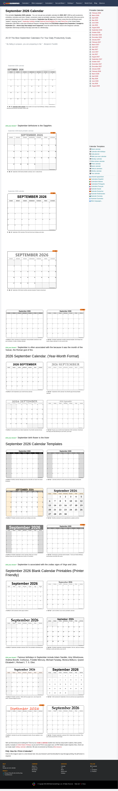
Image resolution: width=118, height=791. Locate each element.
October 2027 (95, 61)
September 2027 (96, 59)
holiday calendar (20, 747)
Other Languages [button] (37, 3)
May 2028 (94, 78)
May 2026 (94, 20)
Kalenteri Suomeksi (97, 198)
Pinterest (94, 771)
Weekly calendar (96, 171)
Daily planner (95, 154)
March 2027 (95, 44)
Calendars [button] (25, 3)
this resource (58, 747)
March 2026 (95, 15)
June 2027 (94, 52)
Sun (62, 768)
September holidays (29, 21)
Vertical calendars (96, 168)
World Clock (88, 3)
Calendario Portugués (98, 184)
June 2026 (94, 22)
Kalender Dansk (96, 189)
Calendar (63, 766)
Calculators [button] (48, 3)
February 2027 (96, 42)
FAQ (4, 766)
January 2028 (95, 69)
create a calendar (42, 743)
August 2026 (95, 27)
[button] (9, 106)
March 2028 (95, 74)
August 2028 (95, 86)
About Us (34, 766)
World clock (64, 771)
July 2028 (94, 83)
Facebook (94, 766)
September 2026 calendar (16, 65)
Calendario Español (97, 179)
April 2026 (94, 18)
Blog (95, 3)
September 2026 (96, 30)
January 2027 (95, 39)
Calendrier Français (97, 186)
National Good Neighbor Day (49, 21)
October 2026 (95, 32)
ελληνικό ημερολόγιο (97, 176)
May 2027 (94, 49)
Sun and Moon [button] (59, 3)
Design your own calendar (9, 768)
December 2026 (96, 37)
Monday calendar (96, 159)
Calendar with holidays (98, 151)
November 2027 (96, 64)
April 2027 (94, 47)
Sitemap (34, 771)
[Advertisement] (37, 55)
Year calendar (95, 173)
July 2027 (94, 54)
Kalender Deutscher (97, 191)
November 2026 (96, 35)
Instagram (94, 769)
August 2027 (95, 56)
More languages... (96, 201)
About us (102, 3)
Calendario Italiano (97, 181)
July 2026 (94, 25)
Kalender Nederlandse (98, 193)
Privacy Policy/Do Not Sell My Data (13, 773)
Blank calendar (95, 149)
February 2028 (96, 71)
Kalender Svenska (96, 196)
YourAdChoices (8, 774)
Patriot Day (64, 21)
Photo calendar (95, 163)
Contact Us (34, 768)
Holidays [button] (70, 3)
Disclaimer (34, 769)
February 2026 (96, 13)
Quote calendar (96, 166)
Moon (62, 769)
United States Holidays (24, 745)
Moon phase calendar (97, 161)
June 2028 (94, 81)
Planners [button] (79, 3)
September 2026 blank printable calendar (20, 131)
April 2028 (94, 76)
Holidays (63, 773)
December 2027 (96, 66)
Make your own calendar (98, 156)
